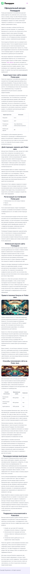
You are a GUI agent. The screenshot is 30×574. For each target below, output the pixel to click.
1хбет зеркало (10, 62)
